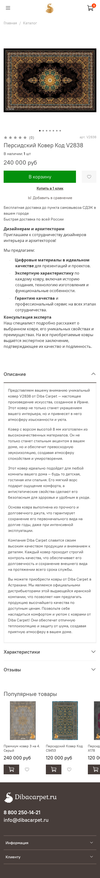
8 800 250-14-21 (22, 812)
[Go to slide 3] (46, 130)
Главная (10, 22)
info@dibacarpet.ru (26, 820)
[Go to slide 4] (50, 130)
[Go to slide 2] (43, 130)
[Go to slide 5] (53, 130)
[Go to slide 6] (57, 130)
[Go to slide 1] (40, 130)
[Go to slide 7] (60, 130)
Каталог (30, 22)
